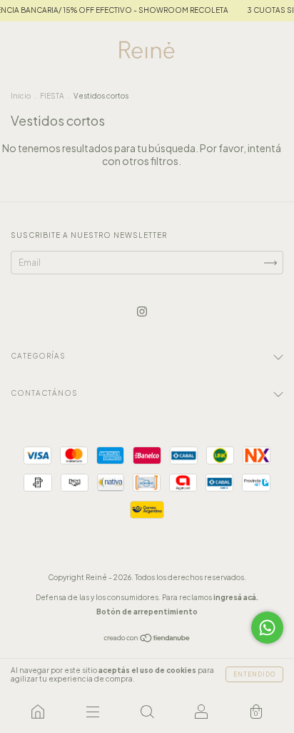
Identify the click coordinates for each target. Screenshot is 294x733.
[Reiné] (38, 711)
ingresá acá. (235, 597)
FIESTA (52, 95)
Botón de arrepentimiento (147, 611)
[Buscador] (147, 711)
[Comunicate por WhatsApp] (267, 628)
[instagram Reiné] (142, 311)
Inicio (21, 95)
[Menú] (92, 711)
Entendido (254, 674)
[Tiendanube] (147, 639)
